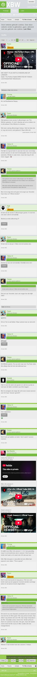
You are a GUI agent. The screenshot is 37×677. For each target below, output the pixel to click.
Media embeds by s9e (21, 674)
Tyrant (9, 113)
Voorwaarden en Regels (23, 673)
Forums (14, 10)
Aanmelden (31, 1)
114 (12, 40)
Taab (8, 206)
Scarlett (9, 378)
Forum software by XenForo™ (7, 674)
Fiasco (9, 44)
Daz (9, 90)
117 (20, 40)
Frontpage (5, 10)
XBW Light (3, 670)
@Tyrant (3, 341)
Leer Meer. (27, 29)
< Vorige (3, 40)
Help (34, 670)
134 (28, 40)
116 (17, 40)
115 (14, 40)
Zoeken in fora (7, 14)
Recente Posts (19, 14)
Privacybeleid (33, 673)
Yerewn (9, 169)
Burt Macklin (11, 451)
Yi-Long (9, 94)
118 (22, 40)
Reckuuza (4, 90)
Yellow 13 (10, 144)
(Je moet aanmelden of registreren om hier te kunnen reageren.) (21, 657)
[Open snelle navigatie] (35, 19)
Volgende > (32, 40)
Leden (22, 10)
